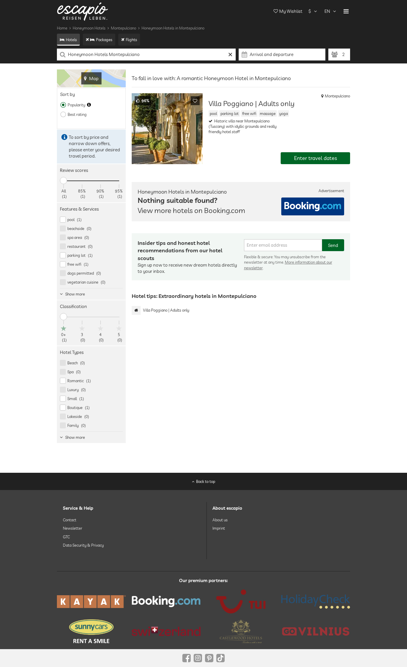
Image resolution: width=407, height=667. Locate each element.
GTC (66, 536)
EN (327, 11)
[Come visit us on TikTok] (220, 658)
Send (333, 245)
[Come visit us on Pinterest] (209, 658)
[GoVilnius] (315, 631)
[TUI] (240, 601)
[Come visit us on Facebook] (186, 658)
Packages (104, 39)
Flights (131, 39)
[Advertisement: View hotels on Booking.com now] (312, 206)
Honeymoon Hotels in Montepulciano (173, 28)
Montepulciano (123, 28)
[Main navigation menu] (346, 11)
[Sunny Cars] (91, 631)
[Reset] (230, 54)
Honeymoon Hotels (89, 28)
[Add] (195, 100)
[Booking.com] (166, 601)
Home (62, 28)
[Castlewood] (240, 631)
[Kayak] (91, 601)
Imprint (218, 528)
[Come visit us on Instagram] (198, 658)
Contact (69, 519)
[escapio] (82, 11)
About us (220, 519)
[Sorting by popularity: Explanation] (89, 105)
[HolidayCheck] (315, 601)
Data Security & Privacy (83, 545)
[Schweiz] (166, 631)
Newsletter (72, 528)
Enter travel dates (315, 158)
